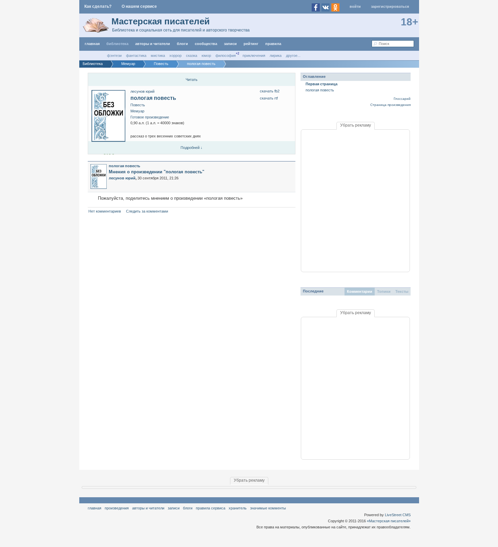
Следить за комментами (147, 211)
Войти (355, 6)
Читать (192, 80)
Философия (225, 55)
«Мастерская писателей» (389, 521)
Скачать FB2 (269, 91)
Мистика (158, 55)
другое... (293, 55)
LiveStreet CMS (398, 515)
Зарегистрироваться (390, 6)
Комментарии (359, 291)
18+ (409, 21)
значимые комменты (268, 508)
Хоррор (175, 55)
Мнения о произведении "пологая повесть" (156, 171)
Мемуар (137, 111)
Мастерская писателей (160, 21)
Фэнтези (114, 55)
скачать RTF (269, 98)
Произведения (117, 508)
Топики (384, 291)
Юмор (206, 55)
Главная (94, 508)
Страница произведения (390, 105)
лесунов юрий (142, 91)
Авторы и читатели (148, 508)
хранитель (238, 508)
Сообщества (206, 44)
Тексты (401, 291)
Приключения (254, 55)
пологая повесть (153, 98)
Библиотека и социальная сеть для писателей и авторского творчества (181, 30)
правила (273, 44)
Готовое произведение (149, 117)
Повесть (137, 105)
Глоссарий (402, 99)
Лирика (276, 55)
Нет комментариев (104, 211)
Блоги (182, 44)
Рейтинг (251, 44)
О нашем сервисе (139, 6)
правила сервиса (210, 508)
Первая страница (321, 84)
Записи (230, 44)
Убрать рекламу (355, 125)
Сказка (191, 55)
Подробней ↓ (192, 148)
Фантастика (136, 55)
